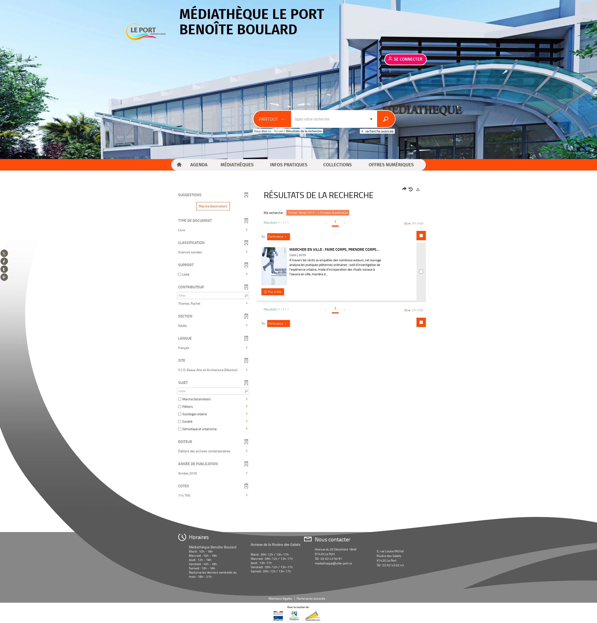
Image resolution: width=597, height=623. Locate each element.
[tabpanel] (298, 343)
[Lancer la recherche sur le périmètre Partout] (386, 119)
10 (405, 223)
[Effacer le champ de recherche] (371, 119)
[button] (199, 165)
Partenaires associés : (312, 598)
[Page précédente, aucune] (326, 223)
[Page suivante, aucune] (344, 223)
